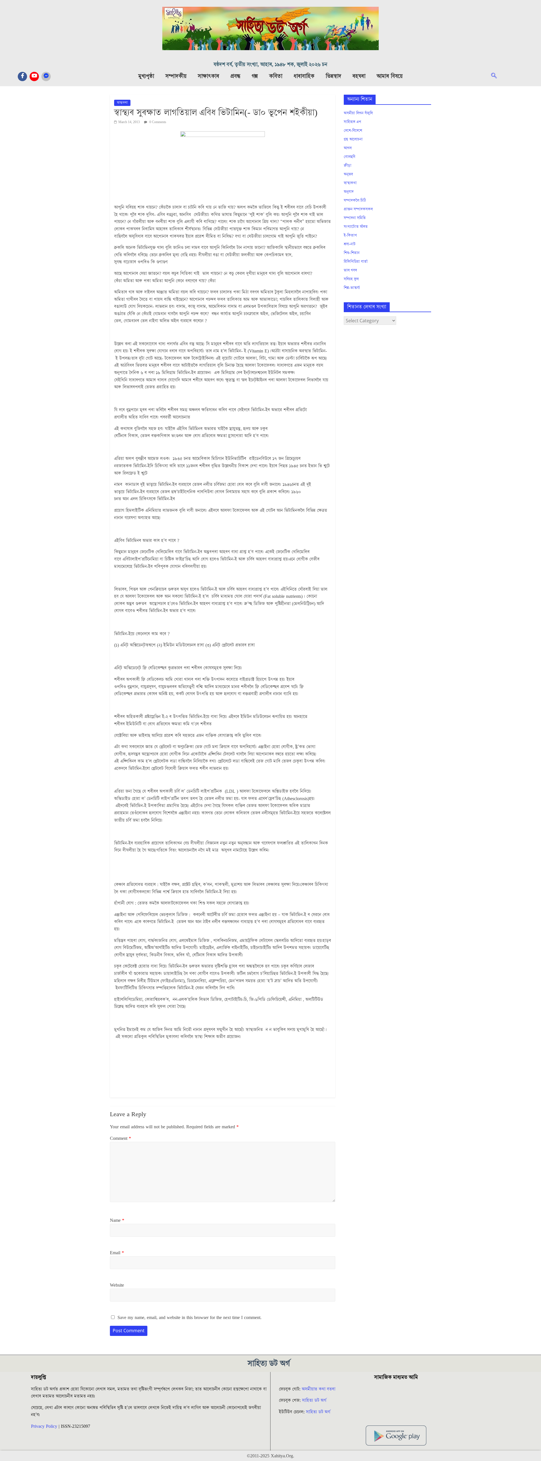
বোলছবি (349, 157)
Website (117, 1285)
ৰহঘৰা (358, 76)
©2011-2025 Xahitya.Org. (270, 1456)
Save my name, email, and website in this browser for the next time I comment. (189, 1318)
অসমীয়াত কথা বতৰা (319, 1389)
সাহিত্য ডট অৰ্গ (314, 1400)
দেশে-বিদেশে (353, 131)
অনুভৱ (348, 174)
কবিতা (275, 76)
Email (117, 1253)
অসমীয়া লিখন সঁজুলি (358, 113)
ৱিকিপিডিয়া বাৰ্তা (356, 262)
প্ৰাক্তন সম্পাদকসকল (358, 209)
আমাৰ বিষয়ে (390, 76)
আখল (348, 148)
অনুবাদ (349, 192)
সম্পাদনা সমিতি (355, 218)
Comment (120, 1138)
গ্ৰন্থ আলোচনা (353, 139)
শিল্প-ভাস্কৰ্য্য (352, 288)
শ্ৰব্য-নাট (350, 244)
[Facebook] (22, 76)
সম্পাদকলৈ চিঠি (355, 200)
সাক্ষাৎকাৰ (208, 76)
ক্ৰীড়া (347, 165)
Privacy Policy (44, 1426)
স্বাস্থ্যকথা (122, 102)
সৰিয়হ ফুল (351, 279)
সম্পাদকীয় (176, 76)
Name (117, 1220)
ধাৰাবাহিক (304, 76)
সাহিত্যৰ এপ (352, 122)
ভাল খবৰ (350, 270)
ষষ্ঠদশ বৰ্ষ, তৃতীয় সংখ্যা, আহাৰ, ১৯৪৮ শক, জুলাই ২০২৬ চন (270, 64)
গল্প (255, 76)
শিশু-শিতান (352, 253)
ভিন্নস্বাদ (333, 76)
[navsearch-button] (496, 76)
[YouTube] (34, 76)
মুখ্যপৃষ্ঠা (146, 76)
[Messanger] (46, 76)
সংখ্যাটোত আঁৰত (356, 227)
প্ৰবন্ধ (235, 76)
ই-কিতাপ (350, 235)
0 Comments (157, 122)
